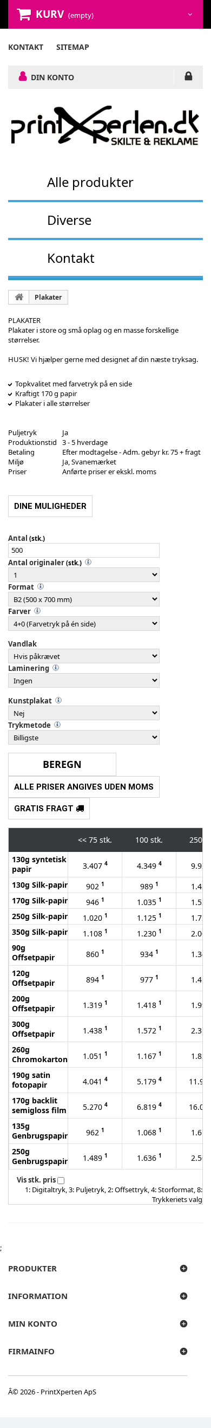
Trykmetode (29, 725)
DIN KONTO (52, 77)
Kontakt (71, 258)
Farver (19, 611)
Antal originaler (36, 562)
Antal (18, 538)
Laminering (28, 668)
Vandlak (22, 644)
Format (21, 587)
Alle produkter (90, 182)
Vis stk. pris (36, 1180)
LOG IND (188, 78)
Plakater (48, 297)
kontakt (25, 47)
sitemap (72, 47)
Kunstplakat (30, 701)
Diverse (69, 220)
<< (82, 840)
